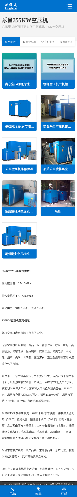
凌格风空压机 (20, 6)
